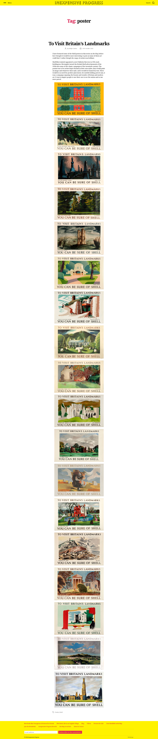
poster (57, 712)
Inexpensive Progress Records (47, 726)
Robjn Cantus (73, 48)
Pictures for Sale (99, 723)
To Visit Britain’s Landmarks (79, 43)
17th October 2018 (87, 48)
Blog (82, 723)
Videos (89, 723)
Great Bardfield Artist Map (114, 723)
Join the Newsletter (30, 726)
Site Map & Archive (65, 726)
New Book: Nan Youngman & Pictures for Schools (39, 723)
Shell (61, 712)
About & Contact (79, 726)
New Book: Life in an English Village (68, 723)
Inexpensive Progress (33, 737)
